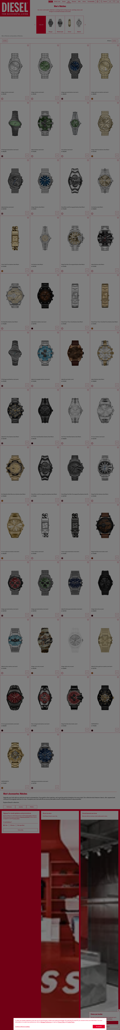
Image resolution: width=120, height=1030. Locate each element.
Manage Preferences (46, 1022)
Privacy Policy (61, 1022)
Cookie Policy (70, 1022)
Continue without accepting (22, 1026)
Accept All (98, 1026)
